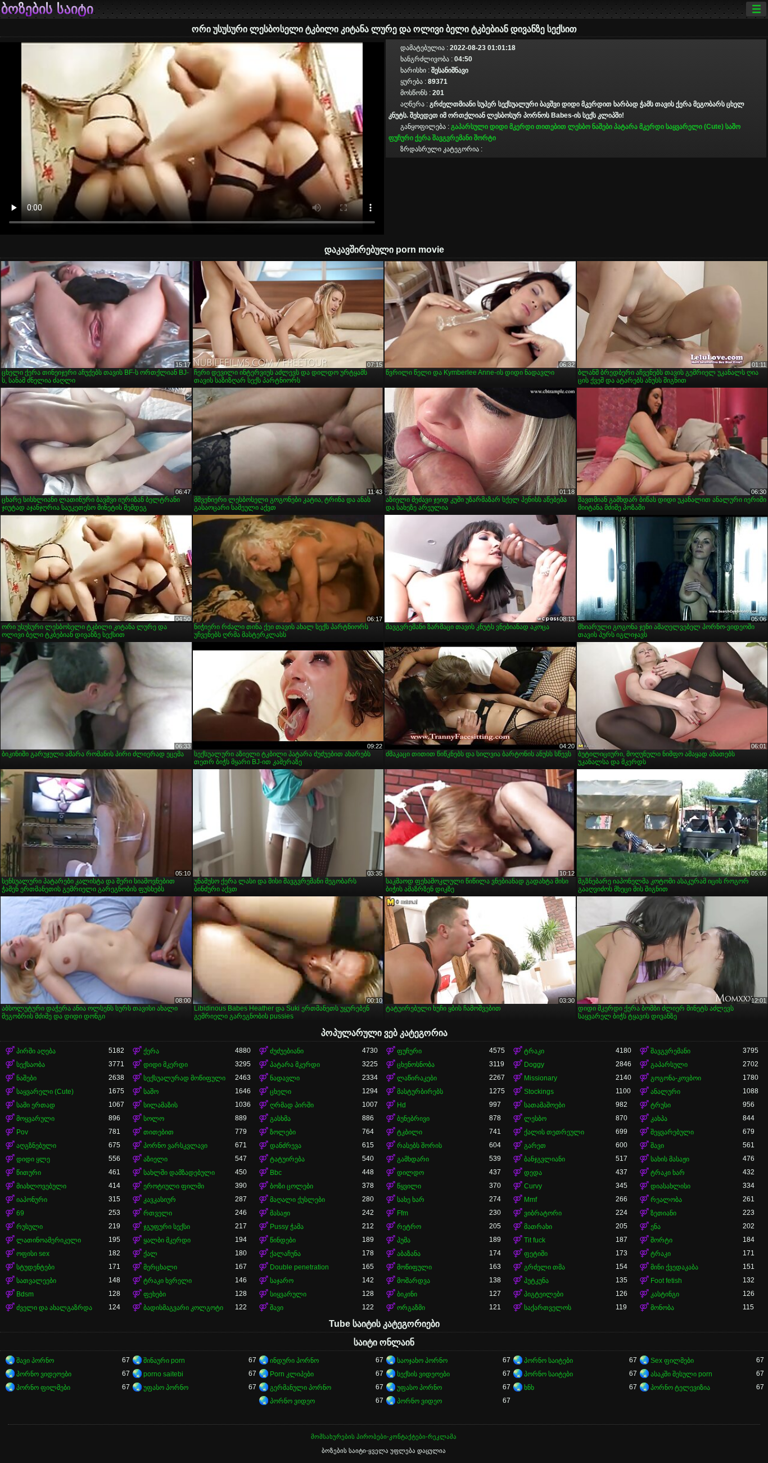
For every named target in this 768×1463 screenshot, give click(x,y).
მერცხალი (160, 1267)
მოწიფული (414, 1267)
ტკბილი (409, 1132)
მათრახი (538, 1227)
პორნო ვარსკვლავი (175, 1146)
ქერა (423, 138)
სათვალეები (36, 1281)
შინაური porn (164, 1361)
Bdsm (25, 1294)
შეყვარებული (672, 1132)
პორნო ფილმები (43, 1388)
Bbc (276, 1173)
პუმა (403, 1240)
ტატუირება (287, 1159)
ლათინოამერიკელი (48, 1240)
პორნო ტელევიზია (680, 1388)
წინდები (283, 1240)
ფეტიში (536, 1254)
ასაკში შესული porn (681, 1374)
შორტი (485, 138)
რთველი (157, 1213)
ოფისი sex (32, 1254)
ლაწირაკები (417, 1078)
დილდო (410, 1173)
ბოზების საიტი (47, 9)
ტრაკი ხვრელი (167, 1281)
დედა (533, 1173)
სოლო (153, 1119)
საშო (732, 127)
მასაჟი (280, 1213)
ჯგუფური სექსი (166, 1227)
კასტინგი (664, 1294)
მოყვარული (35, 1119)
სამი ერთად (35, 1105)
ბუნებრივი (413, 1119)
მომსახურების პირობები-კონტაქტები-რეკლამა (384, 1436)
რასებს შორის (419, 1146)
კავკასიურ (159, 1200)
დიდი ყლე (33, 1159)
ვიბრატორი (543, 1213)
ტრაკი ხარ (667, 1173)
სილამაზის (160, 1105)
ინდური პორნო (294, 1361)
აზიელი (155, 1159)
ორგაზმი (411, 1308)
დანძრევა (285, 1146)
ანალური (665, 1092)
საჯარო (281, 1281)
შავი (657, 1146)
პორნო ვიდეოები (43, 1374)
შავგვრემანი (452, 138)
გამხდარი (413, 1159)
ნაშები (602, 127)
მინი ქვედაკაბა (674, 1267)
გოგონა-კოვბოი (675, 1078)
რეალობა (666, 1200)
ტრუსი (660, 1105)
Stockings (539, 1092)
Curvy (533, 1186)
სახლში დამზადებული (179, 1173)
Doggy (534, 1065)
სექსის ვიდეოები (423, 1374)
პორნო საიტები (548, 1361)
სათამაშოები (544, 1105)
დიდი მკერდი (512, 127)
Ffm (402, 1213)
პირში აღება (36, 1051)
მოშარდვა (413, 1281)
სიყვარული (288, 1294)
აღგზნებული (36, 1146)
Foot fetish (666, 1281)
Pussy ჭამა (287, 1227)
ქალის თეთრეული (554, 1132)
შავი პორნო (35, 1361)
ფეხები (154, 1294)
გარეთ (535, 1146)
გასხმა (280, 1119)
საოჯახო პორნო (422, 1361)
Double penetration (299, 1267)
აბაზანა (409, 1254)
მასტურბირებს (420, 1092)
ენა (655, 1227)
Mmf (530, 1200)
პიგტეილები (543, 1294)
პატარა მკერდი (639, 127)
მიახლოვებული (41, 1186)
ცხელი (280, 1092)
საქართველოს (547, 1308)
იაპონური (31, 1200)
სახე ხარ (410, 1200)
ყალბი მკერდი (167, 1240)
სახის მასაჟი (669, 1159)
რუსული (29, 1227)
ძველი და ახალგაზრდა (54, 1308)
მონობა (662, 1308)
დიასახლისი (670, 1186)
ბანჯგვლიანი (544, 1159)
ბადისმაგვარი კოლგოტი (183, 1308)
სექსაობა (30, 1065)
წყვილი (409, 1186)
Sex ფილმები (672, 1361)
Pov (22, 1132)
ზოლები (283, 1132)
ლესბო (579, 127)
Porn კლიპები (292, 1374)
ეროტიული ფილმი (173, 1186)
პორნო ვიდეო (292, 1401)
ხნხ (529, 1388)
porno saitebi (163, 1374)
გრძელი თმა (544, 1267)
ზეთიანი (663, 1213)
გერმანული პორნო (300, 1388)
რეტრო (409, 1227)
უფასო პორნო (165, 1388)
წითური (28, 1173)
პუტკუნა (536, 1281)
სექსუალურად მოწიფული (184, 1078)
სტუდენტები (35, 1267)
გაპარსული (469, 127)
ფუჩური (400, 138)
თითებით (551, 127)
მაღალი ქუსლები (297, 1200)
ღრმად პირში (292, 1105)
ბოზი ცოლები (291, 1186)
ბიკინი (407, 1294)
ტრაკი (534, 1051)
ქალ (150, 1254)
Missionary (540, 1078)
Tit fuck (534, 1240)
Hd (401, 1105)
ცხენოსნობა (416, 1065)
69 (20, 1213)
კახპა (658, 1119)
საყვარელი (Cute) (695, 127)
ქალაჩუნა (285, 1254)
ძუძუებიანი (287, 1051)
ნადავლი (285, 1078)
